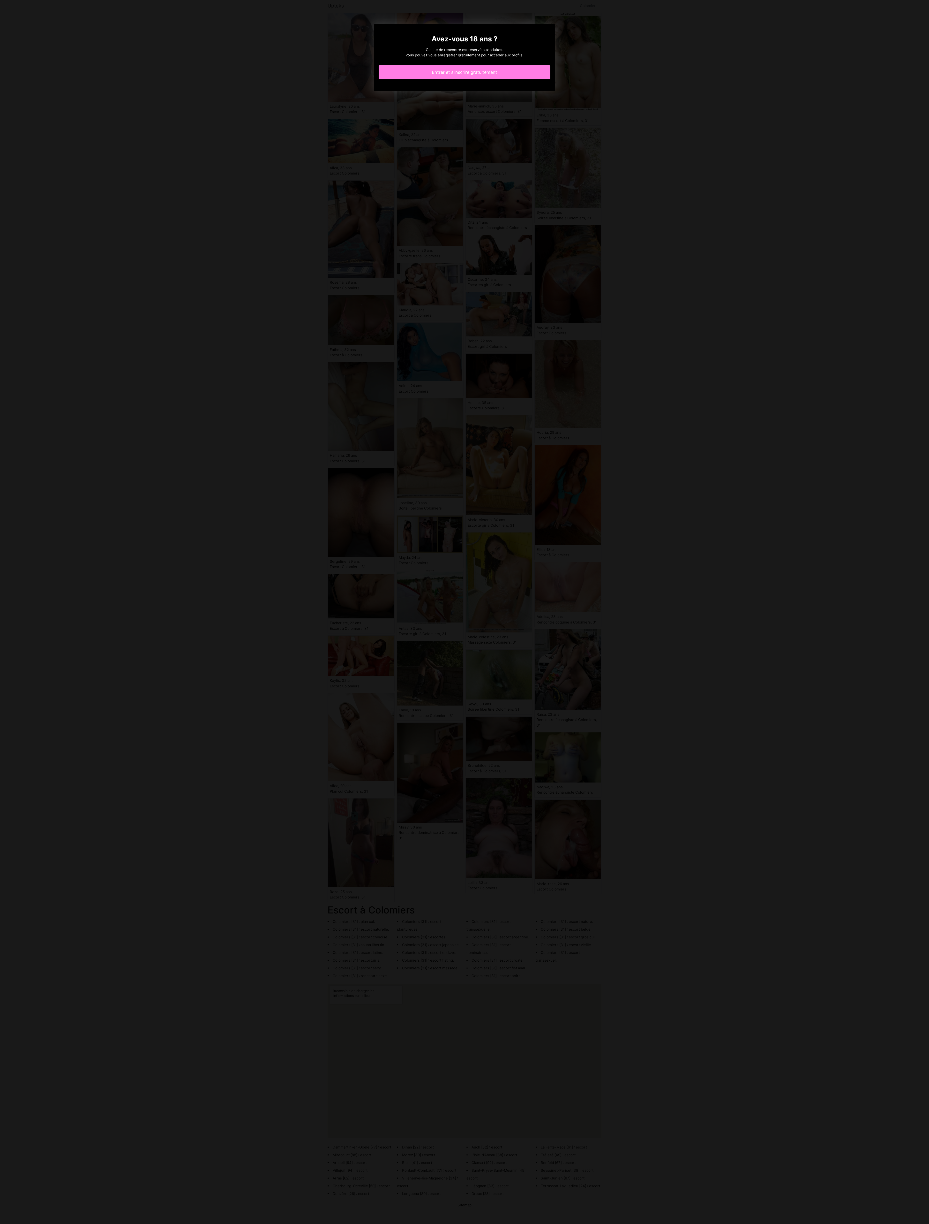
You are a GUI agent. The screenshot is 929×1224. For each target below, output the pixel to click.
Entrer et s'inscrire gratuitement (464, 72)
